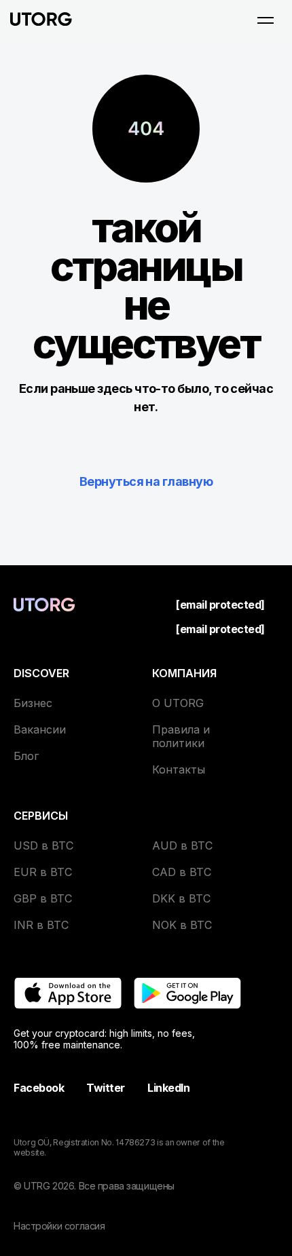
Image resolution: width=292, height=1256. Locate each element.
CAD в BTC (181, 872)
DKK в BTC (181, 898)
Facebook (39, 1088)
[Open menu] (265, 20)
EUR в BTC (43, 872)
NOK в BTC (182, 925)
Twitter (105, 1088)
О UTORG (178, 703)
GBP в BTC (43, 898)
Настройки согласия (59, 1226)
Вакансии (40, 729)
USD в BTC (43, 845)
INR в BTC (41, 925)
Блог (26, 756)
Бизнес (33, 703)
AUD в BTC (182, 845)
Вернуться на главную (146, 481)
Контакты (178, 769)
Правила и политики (181, 736)
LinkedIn (168, 1088)
